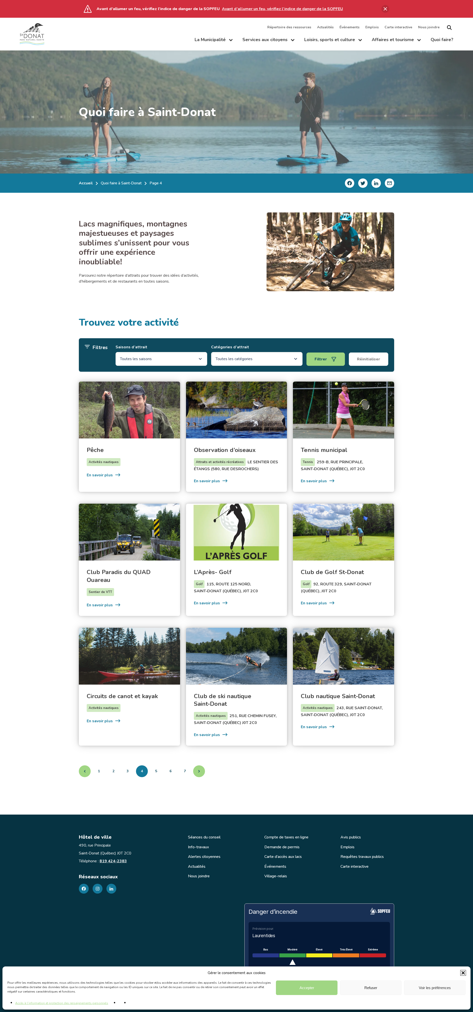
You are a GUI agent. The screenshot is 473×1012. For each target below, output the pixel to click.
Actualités (325, 27)
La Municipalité (214, 41)
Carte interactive (398, 27)
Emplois (372, 27)
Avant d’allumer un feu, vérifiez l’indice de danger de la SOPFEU (282, 9)
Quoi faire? (442, 40)
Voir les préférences (435, 988)
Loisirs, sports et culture (333, 41)
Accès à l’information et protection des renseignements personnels (61, 1003)
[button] (463, 972)
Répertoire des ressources (289, 27)
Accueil (86, 183)
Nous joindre (428, 27)
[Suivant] (199, 771)
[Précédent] (85, 771)
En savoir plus (104, 475)
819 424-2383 (113, 861)
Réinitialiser (368, 359)
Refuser (370, 988)
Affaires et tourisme (396, 41)
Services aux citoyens (268, 41)
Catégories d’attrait (230, 347)
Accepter (307, 988)
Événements (349, 27)
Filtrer (321, 359)
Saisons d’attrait (131, 347)
